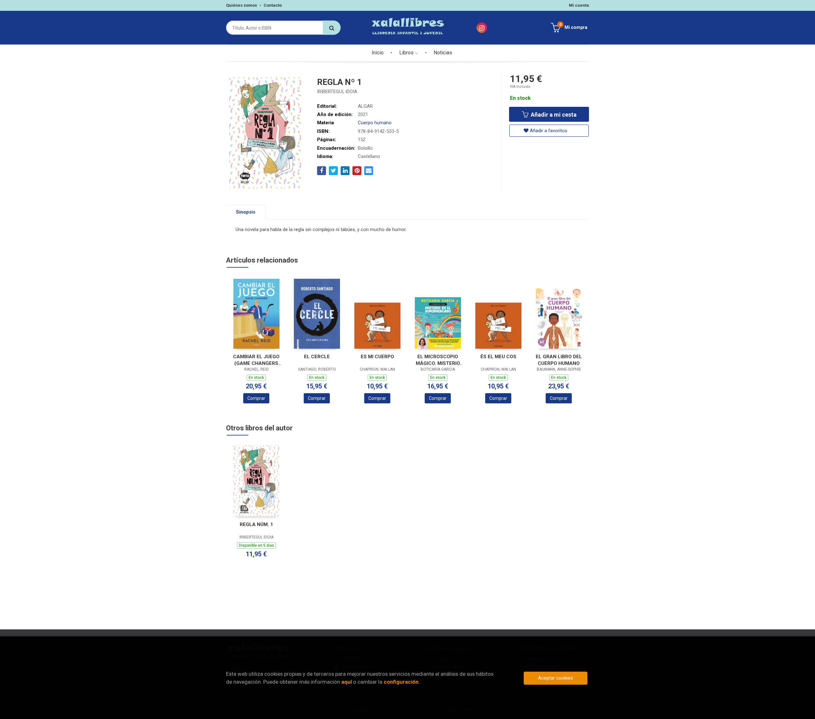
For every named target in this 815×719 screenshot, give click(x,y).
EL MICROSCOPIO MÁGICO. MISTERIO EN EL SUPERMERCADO (438, 360)
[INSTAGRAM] (482, 28)
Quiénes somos (241, 5)
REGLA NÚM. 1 (256, 524)
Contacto (273, 5)
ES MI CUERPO (377, 357)
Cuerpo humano (375, 123)
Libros (407, 53)
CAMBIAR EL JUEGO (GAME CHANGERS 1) (256, 360)
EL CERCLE (317, 357)
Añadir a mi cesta (553, 114)
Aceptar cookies (555, 678)
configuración (401, 682)
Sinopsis (245, 212)
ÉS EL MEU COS (498, 357)
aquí (346, 682)
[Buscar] (332, 28)
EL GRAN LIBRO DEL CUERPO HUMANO (559, 360)
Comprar (256, 398)
